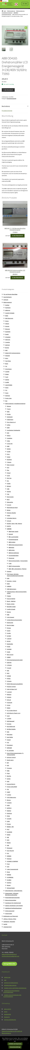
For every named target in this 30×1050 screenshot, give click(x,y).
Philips (9, 678)
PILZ (8, 829)
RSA (6, 401)
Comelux (7, 342)
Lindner (9, 794)
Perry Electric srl (11, 422)
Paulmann (8, 307)
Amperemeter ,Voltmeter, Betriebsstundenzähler (12, 894)
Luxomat (9, 692)
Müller (8, 834)
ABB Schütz (12, 550)
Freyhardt (9, 702)
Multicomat (10, 622)
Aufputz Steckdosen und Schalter (14, 905)
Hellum (7, 323)
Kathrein (7, 345)
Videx (8, 441)
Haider (9, 483)
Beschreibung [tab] (6, 106)
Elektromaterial (11, 11)
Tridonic (9, 462)
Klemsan (9, 858)
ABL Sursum (10, 654)
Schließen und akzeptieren (15, 1043)
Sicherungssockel (9, 911)
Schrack (9, 521)
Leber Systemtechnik (12, 869)
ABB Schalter (12, 542)
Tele (8, 494)
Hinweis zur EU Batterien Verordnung (15, 988)
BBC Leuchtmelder (13, 537)
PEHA (8, 816)
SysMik (7, 382)
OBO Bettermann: (11, 589)
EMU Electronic (9, 318)
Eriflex (8, 425)
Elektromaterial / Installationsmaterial (15, 403)
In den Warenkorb (8, 90)
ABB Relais (11, 547)
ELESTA (9, 526)
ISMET (8, 792)
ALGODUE (9, 832)
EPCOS (8, 641)
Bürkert (9, 486)
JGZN (8, 427)
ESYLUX (9, 700)
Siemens (9, 571)
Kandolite (7, 331)
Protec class (8, 398)
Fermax (9, 628)
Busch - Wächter (11, 601)
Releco (8, 435)
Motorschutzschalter (10, 900)
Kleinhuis (9, 813)
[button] (26, 28)
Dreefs (7, 334)
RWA (8, 770)
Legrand (9, 638)
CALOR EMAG (8, 385)
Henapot (7, 355)
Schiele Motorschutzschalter (14, 620)
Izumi (8, 475)
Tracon (9, 409)
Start (5, 11)
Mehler (9, 449)
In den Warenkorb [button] (17, 235)
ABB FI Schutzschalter (14, 566)
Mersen (9, 406)
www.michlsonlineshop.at (9, 954)
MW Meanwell (10, 721)
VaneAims (9, 438)
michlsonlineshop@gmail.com (10, 956)
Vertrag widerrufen (10, 1019)
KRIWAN (9, 856)
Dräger (7, 374)
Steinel (9, 740)
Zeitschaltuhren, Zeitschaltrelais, (13, 890)
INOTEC (9, 491)
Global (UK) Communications (12, 353)
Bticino (9, 800)
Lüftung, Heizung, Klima (9, 919)
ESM (8, 578)
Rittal (8, 872)
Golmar (7, 379)
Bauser (9, 885)
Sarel (8, 716)
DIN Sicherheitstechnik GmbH (15, 660)
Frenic (6, 393)
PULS (8, 864)
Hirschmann (8, 369)
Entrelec (9, 724)
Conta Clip (9, 443)
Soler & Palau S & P (12, 689)
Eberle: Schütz (10, 604)
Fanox (6, 387)
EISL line (9, 478)
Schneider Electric (11, 518)
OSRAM (9, 676)
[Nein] (28, 1043)
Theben (9, 596)
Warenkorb (7, 1014)
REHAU (9, 842)
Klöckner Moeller (11, 513)
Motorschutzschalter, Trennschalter (18, 561)
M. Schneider (10, 750)
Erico (8, 454)
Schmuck (5, 299)
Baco (8, 499)
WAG (8, 411)
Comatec (9, 802)
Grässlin (9, 697)
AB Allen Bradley (11, 729)
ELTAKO (9, 636)
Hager (8, 515)
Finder (8, 646)
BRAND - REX (10, 826)
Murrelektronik (11, 726)
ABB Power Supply (13, 531)
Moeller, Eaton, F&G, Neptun (14, 523)
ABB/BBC (16, 12)
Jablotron (7, 310)
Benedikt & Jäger (11, 606)
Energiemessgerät (6, 14)
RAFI (6, 350)
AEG (8, 670)
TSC (6, 366)
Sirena (7, 321)
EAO (8, 433)
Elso (8, 470)
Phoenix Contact (11, 686)
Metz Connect (10, 465)
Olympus (7, 395)
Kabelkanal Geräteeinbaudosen (13, 908)
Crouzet (9, 668)
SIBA (8, 489)
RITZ (8, 840)
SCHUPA (9, 818)
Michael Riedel (11, 888)
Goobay (7, 305)
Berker (8, 510)
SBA (8, 845)
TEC (8, 789)
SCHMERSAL (10, 877)
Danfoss (9, 882)
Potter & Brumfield (12, 786)
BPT (8, 762)
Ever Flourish (10, 850)
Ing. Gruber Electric (12, 710)
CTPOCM (9, 665)
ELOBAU (9, 880)
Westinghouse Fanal (12, 507)
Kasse (5, 1011)
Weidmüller (10, 644)
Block (6, 363)
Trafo (10, 563)
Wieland (9, 694)
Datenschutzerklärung (11, 983)
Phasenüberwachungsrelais (12, 897)
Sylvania (9, 681)
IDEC (8, 781)
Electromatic (10, 497)
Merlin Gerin (10, 760)
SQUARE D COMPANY (12, 861)
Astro (6, 358)
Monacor (7, 329)
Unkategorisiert (7, 927)
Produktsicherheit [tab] (7, 111)
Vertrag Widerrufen (9, 964)
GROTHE (9, 662)
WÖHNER (9, 748)
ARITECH (9, 808)
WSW (8, 583)
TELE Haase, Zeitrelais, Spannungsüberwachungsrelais (15, 574)
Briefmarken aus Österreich (10, 916)
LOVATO (9, 718)
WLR (8, 673)
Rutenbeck (10, 745)
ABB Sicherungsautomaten (16, 545)
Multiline (9, 459)
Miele (6, 315)
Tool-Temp (8, 361)
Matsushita (10, 502)
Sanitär (5, 924)
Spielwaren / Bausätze (9, 921)
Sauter (8, 630)
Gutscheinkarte (7, 297)
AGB (5, 980)
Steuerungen (8, 913)
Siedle (8, 652)
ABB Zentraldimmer (14, 553)
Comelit (7, 371)
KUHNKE (9, 649)
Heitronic (7, 339)
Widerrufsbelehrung (10, 985)
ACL (8, 481)
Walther (9, 810)
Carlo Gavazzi (10, 617)
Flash (8, 773)
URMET (9, 657)
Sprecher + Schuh (11, 581)
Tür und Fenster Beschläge (10, 294)
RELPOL (9, 776)
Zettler (9, 778)
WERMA (9, 874)
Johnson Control (11, 757)
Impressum (7, 977)
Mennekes (9, 734)
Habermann (10, 419)
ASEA (8, 805)
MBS (8, 614)
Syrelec (9, 633)
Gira (8, 467)
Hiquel (8, 473)
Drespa (9, 824)
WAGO (8, 708)
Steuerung (11, 558)
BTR (8, 765)
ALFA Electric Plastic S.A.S (13, 713)
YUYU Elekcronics (11, 797)
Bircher (7, 347)
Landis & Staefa (11, 609)
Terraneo (9, 768)
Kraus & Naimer (11, 598)
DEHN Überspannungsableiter (15, 684)
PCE (8, 742)
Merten (9, 612)
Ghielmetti (10, 417)
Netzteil (11, 534)
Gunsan (7, 326)
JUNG (8, 821)
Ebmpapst (9, 848)
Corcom (9, 505)
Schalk (8, 451)
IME (8, 837)
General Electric (11, 784)
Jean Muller (10, 737)
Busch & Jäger (10, 625)
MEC (8, 732)
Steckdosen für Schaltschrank (13, 903)
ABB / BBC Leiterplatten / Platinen (17, 569)
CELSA (8, 705)
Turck (6, 377)
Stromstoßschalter (14, 555)
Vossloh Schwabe (9, 313)
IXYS (8, 866)
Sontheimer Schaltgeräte (13, 430)
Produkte (7, 1017)
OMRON (9, 586)
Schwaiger (8, 337)
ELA (8, 853)
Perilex (9, 414)
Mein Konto (7, 1009)
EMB (8, 446)
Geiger (8, 457)
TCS (6, 390)
